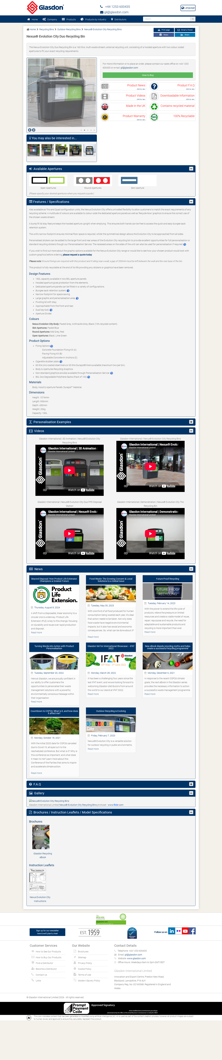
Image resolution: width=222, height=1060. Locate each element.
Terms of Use (84, 974)
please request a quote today (77, 254)
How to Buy (148, 75)
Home (35, 19)
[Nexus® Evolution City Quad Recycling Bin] (34, 150)
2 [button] (84, 130)
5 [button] (94, 130)
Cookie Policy (84, 969)
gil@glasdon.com (116, 12)
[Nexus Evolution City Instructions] (40, 880)
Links (38, 980)
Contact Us (41, 974)
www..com (115, 805)
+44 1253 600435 (116, 7)
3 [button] (87, 130)
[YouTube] (185, 932)
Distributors (120, 19)
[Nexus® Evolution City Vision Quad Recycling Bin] (76, 150)
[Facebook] (192, 932)
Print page (165, 30)
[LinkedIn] (171, 932)
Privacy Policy (85, 963)
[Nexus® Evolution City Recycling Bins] (49, 801)
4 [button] (91, 130)
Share (165, 35)
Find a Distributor (44, 963)
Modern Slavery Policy (89, 980)
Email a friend (186, 30)
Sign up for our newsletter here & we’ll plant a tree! (47, 932)
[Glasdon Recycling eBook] (42, 837)
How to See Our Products (48, 951)
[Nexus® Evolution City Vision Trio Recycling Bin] (90, 150)
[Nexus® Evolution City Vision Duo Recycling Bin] (62, 150)
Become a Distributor (46, 969)
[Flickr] (178, 932)
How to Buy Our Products (48, 957)
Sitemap (82, 957)
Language (189, 7)
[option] (61, 92)
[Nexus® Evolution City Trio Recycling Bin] (48, 150)
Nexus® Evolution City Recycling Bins (78, 805)
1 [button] (81, 130)
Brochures (83, 951)
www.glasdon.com (136, 958)
